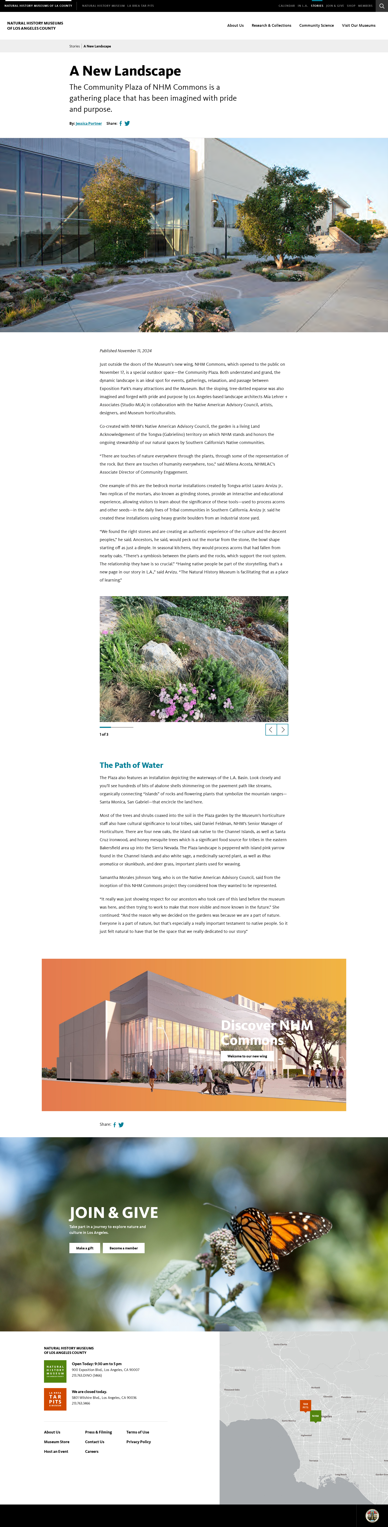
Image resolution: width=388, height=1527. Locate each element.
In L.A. (303, 6)
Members (365, 6)
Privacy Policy (138, 1441)
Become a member (124, 1248)
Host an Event (56, 1451)
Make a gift (84, 1248)
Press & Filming (98, 1432)
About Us (52, 1432)
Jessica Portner (89, 123)
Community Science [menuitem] (316, 25)
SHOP (351, 6)
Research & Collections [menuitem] (271, 25)
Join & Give (335, 6)
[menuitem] (38, 6)
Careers (92, 1451)
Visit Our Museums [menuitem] (358, 25)
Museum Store (56, 1441)
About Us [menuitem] (235, 25)
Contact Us (94, 1441)
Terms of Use (137, 1432)
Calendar (287, 6)
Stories (317, 6)
